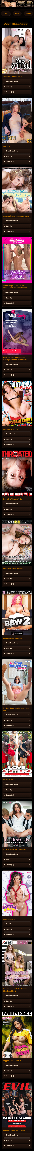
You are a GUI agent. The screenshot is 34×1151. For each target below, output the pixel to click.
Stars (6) (9, 648)
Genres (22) (10, 1145)
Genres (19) (10, 1006)
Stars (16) (9, 1140)
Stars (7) (9, 226)
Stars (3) (9, 156)
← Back (5, 13)
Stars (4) (9, 87)
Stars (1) (9, 720)
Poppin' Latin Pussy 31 (12, 1061)
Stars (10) (9, 859)
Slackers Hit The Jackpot (12, 569)
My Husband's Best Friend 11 (14, 849)
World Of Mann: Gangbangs (14, 1130)
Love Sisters (8, 780)
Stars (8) (9, 579)
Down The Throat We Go (12, 499)
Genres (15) (10, 375)
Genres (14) (10, 1076)
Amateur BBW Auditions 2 (13, 638)
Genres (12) (10, 865)
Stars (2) (9, 370)
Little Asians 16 (9, 919)
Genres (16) (10, 303)
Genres (28, 13)
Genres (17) (10, 653)
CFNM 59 (6, 146)
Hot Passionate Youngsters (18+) (16, 216)
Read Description (12, 81)
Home (17, 13)
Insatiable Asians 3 (10, 429)
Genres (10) (10, 725)
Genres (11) (10, 92)
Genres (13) (10, 161)
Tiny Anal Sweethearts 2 (12, 77)
